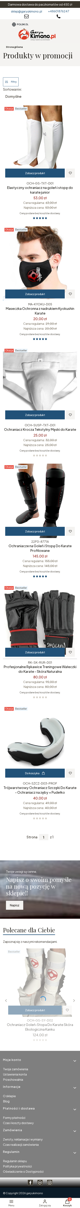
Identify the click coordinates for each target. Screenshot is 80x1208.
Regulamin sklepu (15, 1161)
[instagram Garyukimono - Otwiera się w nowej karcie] (49, 1182)
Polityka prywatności (17, 1166)
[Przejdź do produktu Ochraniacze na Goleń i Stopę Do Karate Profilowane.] (40, 501)
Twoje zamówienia (15, 1069)
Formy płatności (14, 1118)
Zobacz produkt (35, 173)
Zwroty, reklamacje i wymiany (23, 1139)
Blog (6, 1101)
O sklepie (9, 1096)
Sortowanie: (12, 89)
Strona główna (14, 47)
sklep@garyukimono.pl (26, 11)
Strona (32, 837)
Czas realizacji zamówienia (21, 1145)
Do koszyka (32, 773)
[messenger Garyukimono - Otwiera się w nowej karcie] (40, 1182)
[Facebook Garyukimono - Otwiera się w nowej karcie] (30, 1182)
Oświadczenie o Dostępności (23, 1171)
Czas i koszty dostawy (18, 1123)
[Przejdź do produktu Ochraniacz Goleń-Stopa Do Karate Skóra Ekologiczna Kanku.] (40, 982)
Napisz (14, 905)
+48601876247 (58, 11)
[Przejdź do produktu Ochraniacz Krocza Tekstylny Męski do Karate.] (40, 384)
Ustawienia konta (15, 1074)
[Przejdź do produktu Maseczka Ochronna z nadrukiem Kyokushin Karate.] (40, 263)
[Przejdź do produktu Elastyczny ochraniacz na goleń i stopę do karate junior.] (40, 142)
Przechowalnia (13, 1079)
